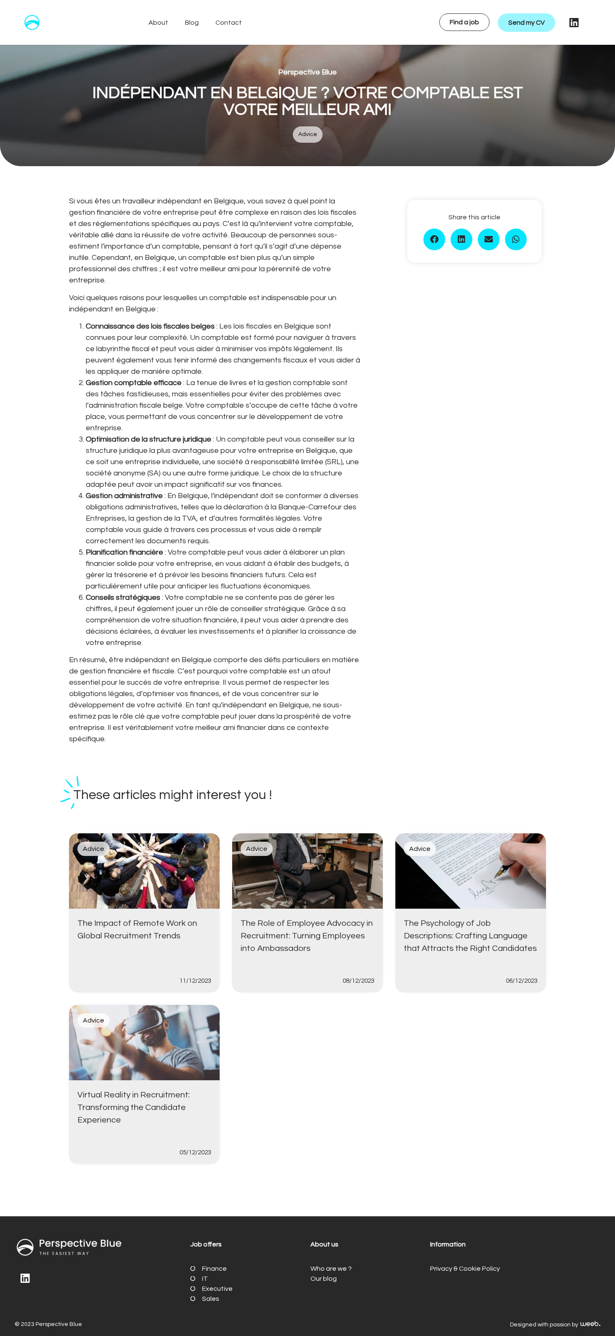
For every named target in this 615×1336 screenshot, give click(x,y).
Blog (192, 22)
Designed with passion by (544, 1325)
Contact (228, 22)
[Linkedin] (574, 22)
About (158, 22)
